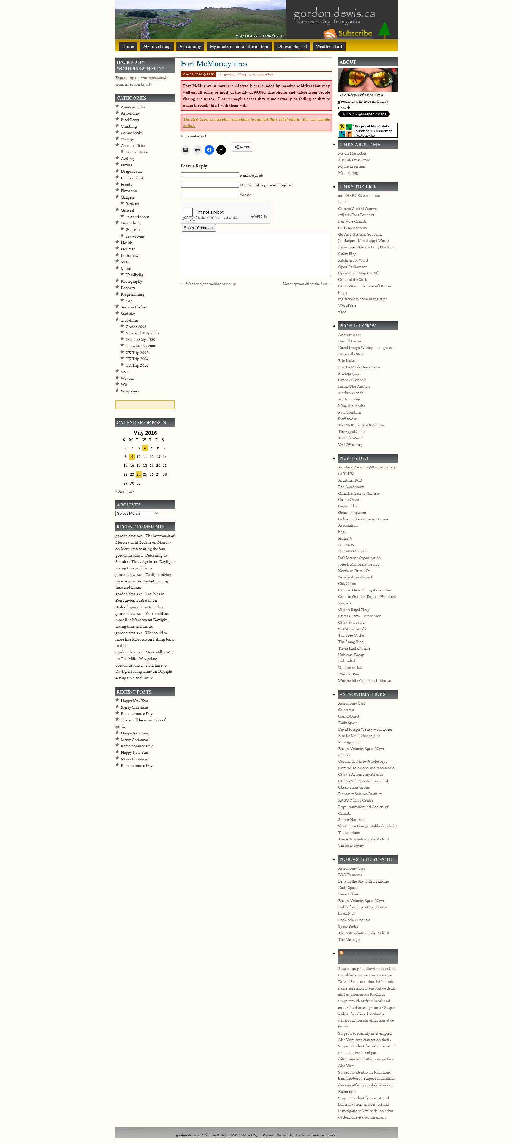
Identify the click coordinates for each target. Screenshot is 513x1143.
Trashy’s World (350, 438)
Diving (126, 165)
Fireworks (129, 191)
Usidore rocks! (350, 667)
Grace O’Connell (352, 380)
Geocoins (133, 229)
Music (126, 268)
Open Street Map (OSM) (358, 273)
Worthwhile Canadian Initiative (364, 680)
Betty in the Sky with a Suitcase (363, 881)
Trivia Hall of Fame (354, 648)
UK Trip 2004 (137, 359)
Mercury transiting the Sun (305, 283)
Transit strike (137, 152)
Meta (125, 262)
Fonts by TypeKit (323, 1135)
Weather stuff (329, 46)
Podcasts (128, 288)
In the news (130, 255)
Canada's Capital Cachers (358, 493)
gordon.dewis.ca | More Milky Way (144, 652)
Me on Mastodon (352, 153)
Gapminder (347, 506)
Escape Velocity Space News (361, 748)
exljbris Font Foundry (356, 215)
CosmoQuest (348, 499)
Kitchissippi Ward (353, 260)
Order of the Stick (352, 279)
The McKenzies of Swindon (361, 425)
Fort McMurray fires (214, 63)
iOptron (345, 755)
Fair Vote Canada (352, 221)
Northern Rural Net (354, 571)
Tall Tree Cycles (351, 635)
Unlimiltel (346, 661)
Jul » (130, 491)
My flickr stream (351, 166)
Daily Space (347, 723)
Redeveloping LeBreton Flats (139, 607)
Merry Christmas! (135, 707)
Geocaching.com (352, 512)
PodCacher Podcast (354, 920)
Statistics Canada (352, 629)
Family (126, 184)
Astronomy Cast (351, 703)
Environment (132, 178)
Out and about (137, 217)
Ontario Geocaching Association (365, 590)
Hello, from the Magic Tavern (362, 907)
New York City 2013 (142, 333)
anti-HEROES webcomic (359, 195)
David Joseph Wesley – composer (365, 347)
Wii (124, 384)
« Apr (119, 491)
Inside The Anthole (354, 386)
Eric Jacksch (348, 360)
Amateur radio (133, 107)
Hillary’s (345, 538)
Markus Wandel (351, 393)
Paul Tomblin (349, 412)
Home (128, 46)
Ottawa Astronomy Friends (360, 774)
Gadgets (127, 197)
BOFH (343, 202)
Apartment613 (350, 480)
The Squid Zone (351, 431)
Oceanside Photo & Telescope (362, 761)
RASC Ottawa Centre (355, 800)
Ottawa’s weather (352, 622)
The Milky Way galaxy (139, 658)
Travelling (129, 320)
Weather (128, 378)
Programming (132, 294)
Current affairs (263, 74)
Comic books (131, 133)
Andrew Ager (349, 335)
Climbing (129, 126)
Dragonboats (131, 171)
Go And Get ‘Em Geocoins (360, 234)
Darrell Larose (350, 341)
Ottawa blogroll (292, 46)
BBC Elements (350, 875)
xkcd (342, 312)
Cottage (127, 139)
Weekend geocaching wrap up (211, 283)
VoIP (125, 372)
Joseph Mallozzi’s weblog (359, 564)
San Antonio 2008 (141, 346)
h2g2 (342, 532)
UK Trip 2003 (137, 352)
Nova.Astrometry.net (355, 577)
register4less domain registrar (362, 299)
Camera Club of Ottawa (357, 208)
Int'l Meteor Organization (359, 558)
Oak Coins (347, 583)
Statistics (128, 313)
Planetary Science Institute (360, 794)
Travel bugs (135, 236)
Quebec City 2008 (140, 339)
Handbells (134, 275)
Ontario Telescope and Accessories (367, 768)
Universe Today (351, 655)
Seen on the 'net (134, 307)
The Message (349, 939)
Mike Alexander (351, 406)
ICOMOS (346, 545)
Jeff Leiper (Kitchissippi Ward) (363, 240)
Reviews (132, 204)
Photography (131, 281)
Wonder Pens (349, 674)
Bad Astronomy (351, 487)
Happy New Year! (135, 701)
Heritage (128, 249)
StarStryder (347, 419)
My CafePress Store (354, 160)
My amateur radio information (239, 46)
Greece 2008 (136, 327)
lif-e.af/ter (346, 913)
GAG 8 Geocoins (352, 228)
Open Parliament (352, 267)
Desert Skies (348, 894)
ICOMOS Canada (352, 551)
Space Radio (348, 926)
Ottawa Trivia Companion (359, 616)
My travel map (156, 46)
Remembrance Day (136, 713)
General (127, 210)
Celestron (346, 710)
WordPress (130, 391)
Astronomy (190, 46)
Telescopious (349, 832)
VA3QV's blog (350, 444)
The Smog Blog (351, 642)
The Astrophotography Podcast (363, 839)
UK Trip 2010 (137, 365)
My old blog (348, 172)
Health (126, 243)
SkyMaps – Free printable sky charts (367, 826)
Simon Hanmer (351, 819)
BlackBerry (130, 120)
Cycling (127, 159)
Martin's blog (349, 399)
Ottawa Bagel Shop (353, 609)
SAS (129, 301)
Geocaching (131, 223)
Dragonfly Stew (351, 354)
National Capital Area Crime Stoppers (366, 956)
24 (139, 474)
